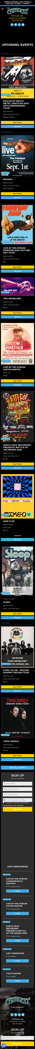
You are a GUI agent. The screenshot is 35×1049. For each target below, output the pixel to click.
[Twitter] (15, 24)
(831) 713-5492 (17, 20)
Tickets (17, 891)
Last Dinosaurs (15, 953)
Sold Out (17, 535)
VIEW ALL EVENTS (17, 768)
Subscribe (17, 809)
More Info (17, 126)
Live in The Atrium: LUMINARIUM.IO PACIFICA (17, 881)
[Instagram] (19, 24)
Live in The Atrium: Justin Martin (17, 905)
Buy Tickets (17, 122)
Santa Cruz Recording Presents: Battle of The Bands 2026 (16, 929)
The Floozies (13, 973)
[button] (2, 8)
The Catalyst (12, 956)
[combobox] (5, 800)
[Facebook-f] (12, 24)
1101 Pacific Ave (18, 1019)
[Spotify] (23, 24)
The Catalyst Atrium (14, 886)
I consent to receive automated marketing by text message (16, 804)
